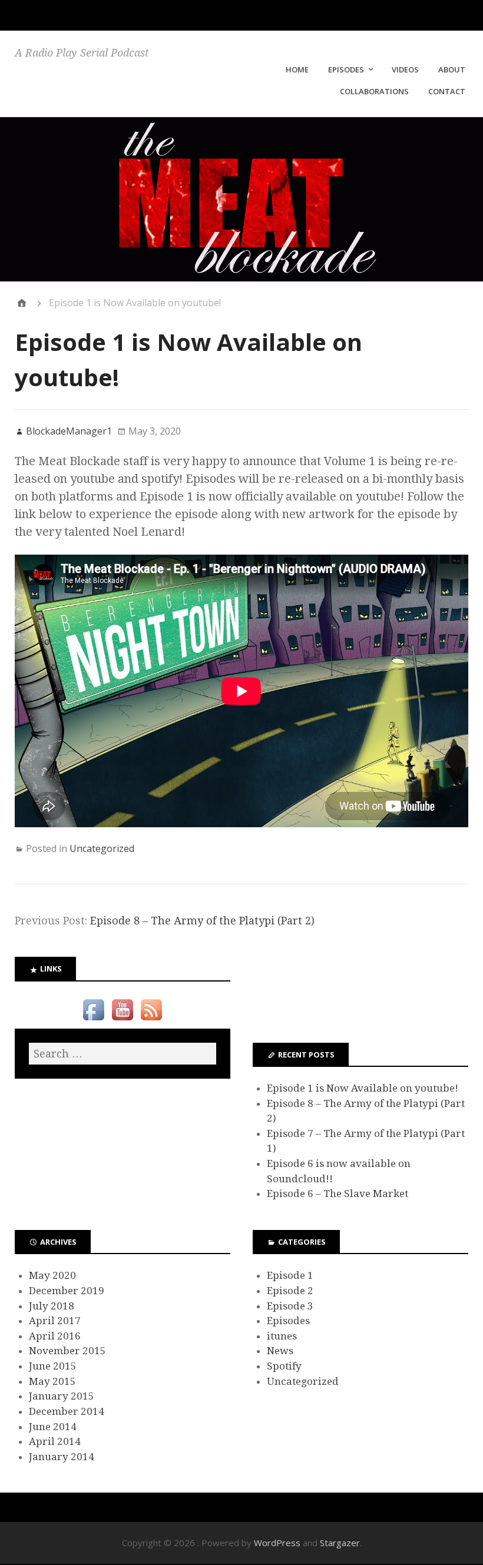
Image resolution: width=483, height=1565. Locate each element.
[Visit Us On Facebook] (93, 1020)
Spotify (284, 1366)
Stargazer (340, 1543)
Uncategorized (102, 848)
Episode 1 (290, 1275)
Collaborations (374, 91)
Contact (446, 91)
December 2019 (66, 1291)
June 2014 (53, 1427)
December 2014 (66, 1411)
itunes (282, 1336)
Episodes (288, 1321)
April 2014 (55, 1441)
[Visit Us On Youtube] (122, 1020)
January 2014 (61, 1457)
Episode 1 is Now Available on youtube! (362, 1088)
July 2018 (51, 1306)
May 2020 (52, 1275)
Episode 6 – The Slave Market (337, 1193)
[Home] (22, 303)
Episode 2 (290, 1291)
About (451, 69)
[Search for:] (122, 1054)
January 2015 (61, 1396)
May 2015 (52, 1381)
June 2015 (53, 1366)
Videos (405, 69)
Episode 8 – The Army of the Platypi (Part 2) (202, 920)
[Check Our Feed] (151, 1020)
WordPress (277, 1543)
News (280, 1351)
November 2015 (67, 1351)
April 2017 (55, 1321)
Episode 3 (290, 1306)
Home (297, 69)
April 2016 (55, 1336)
